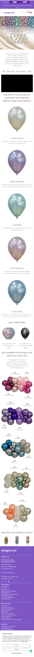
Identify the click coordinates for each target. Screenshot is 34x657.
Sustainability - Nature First (9, 594)
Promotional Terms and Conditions (11, 619)
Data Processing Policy (8, 609)
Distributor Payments (7, 629)
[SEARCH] (21, 12)
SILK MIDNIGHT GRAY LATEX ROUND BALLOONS (25, 344)
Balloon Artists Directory (8, 591)
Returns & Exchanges (7, 613)
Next (32, 337)
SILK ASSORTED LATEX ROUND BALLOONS (8, 344)
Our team (4, 588)
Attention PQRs (6, 599)
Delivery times (5, 618)
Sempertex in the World (8, 626)
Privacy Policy (24, 641)
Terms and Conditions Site (9, 615)
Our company (5, 586)
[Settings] (30, 12)
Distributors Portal (6, 628)
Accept (16, 645)
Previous (1, 337)
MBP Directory (5, 593)
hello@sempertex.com (8, 573)
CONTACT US (5, 557)
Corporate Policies (6, 596)
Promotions (4, 612)
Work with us (5, 590)
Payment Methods (6, 607)
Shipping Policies (6, 610)
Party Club (4, 606)
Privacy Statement (6, 616)
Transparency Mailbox (7, 597)
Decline (16, 649)
